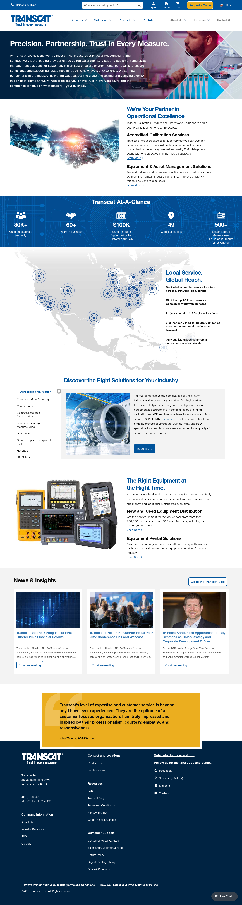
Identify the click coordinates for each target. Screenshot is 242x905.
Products (125, 20)
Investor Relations (32, 829)
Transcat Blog (96, 798)
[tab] (37, 392)
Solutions (100, 20)
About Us (176, 20)
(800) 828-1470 (30, 797)
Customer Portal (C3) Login (104, 840)
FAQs (91, 791)
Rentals (148, 20)
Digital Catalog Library (101, 862)
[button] (225, 5)
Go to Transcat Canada (102, 820)
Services (77, 20)
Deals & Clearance (99, 869)
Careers (26, 843)
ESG (24, 836)
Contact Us (224, 20)
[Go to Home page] (32, 21)
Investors (200, 20)
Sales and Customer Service (105, 848)
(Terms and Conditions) (81, 885)
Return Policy (96, 855)
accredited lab (172, 419)
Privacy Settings (98, 812)
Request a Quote (200, 5)
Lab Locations (96, 770)
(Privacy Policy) (148, 885)
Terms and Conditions (101, 805)
